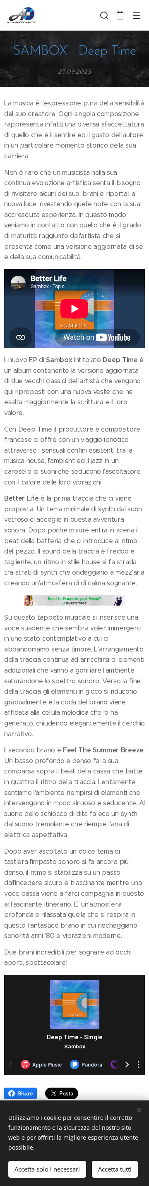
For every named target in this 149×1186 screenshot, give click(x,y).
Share (25, 1093)
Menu (136, 15)
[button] (103, 15)
